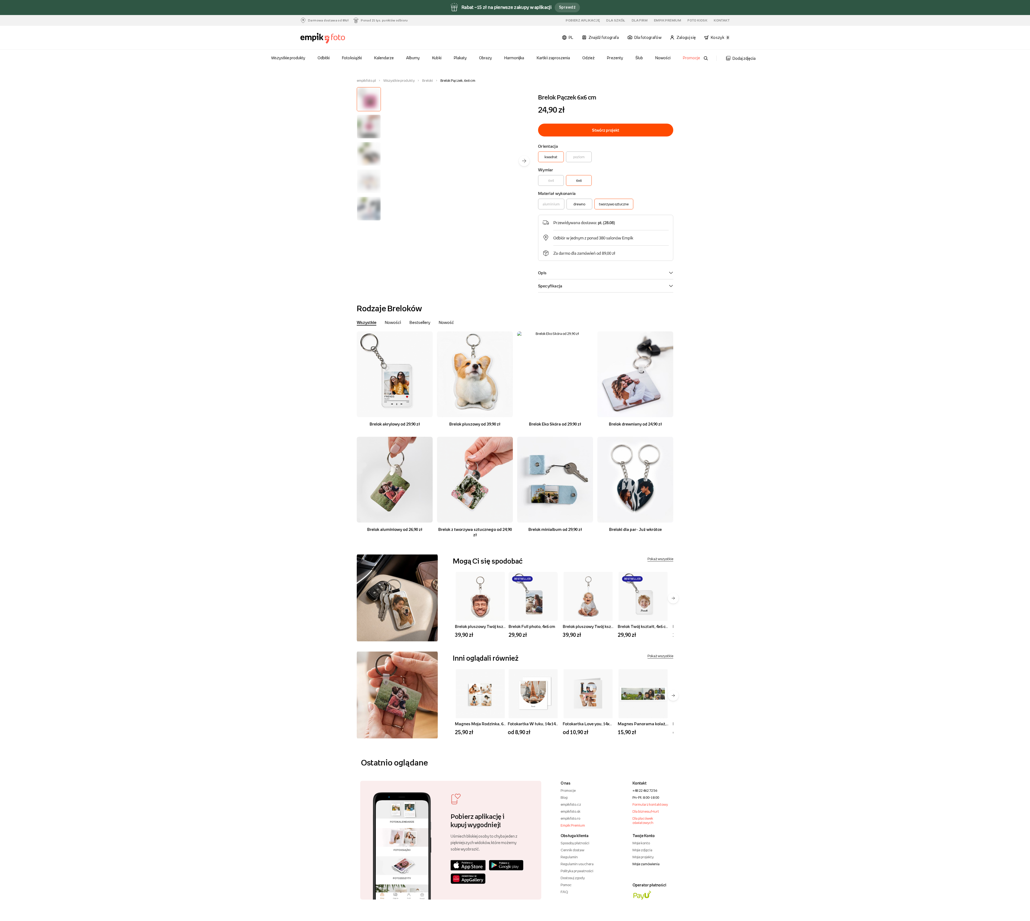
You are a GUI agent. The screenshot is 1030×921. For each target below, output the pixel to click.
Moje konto (641, 843)
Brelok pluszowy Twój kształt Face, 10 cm (494, 626)
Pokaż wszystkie (660, 559)
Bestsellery (420, 322)
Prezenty (615, 58)
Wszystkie (366, 322)
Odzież (588, 58)
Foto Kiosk (697, 20)
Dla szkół (615, 20)
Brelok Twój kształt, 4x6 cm (643, 626)
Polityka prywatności (577, 871)
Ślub (639, 58)
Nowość (446, 322)
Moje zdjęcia (642, 850)
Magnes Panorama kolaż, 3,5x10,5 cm (653, 724)
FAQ (564, 892)
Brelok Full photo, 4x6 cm (532, 626)
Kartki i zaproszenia (553, 58)
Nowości (663, 58)
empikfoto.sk (570, 811)
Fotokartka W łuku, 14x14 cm (535, 724)
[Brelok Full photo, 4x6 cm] (533, 596)
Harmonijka (514, 58)
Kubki (436, 58)
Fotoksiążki (352, 58)
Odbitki (324, 58)
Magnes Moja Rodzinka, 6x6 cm (484, 724)
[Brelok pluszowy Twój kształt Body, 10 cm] (588, 596)
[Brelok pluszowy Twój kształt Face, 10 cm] (480, 596)
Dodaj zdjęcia (744, 58)
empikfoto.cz (571, 804)
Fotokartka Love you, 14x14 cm (591, 724)
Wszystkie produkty (288, 58)
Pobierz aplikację (583, 20)
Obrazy (485, 58)
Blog (564, 797)
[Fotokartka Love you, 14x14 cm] (588, 693)
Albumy (413, 58)
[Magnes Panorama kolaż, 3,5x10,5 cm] (643, 693)
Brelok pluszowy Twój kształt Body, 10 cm (602, 626)
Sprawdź (567, 7)
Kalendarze (384, 58)
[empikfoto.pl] (333, 38)
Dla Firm (640, 20)
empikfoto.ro (570, 818)
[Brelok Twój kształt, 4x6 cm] (643, 596)
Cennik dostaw (572, 850)
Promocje (691, 58)
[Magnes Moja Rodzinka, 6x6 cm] (480, 693)
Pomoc (566, 885)
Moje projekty (643, 857)
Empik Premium (667, 20)
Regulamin (569, 857)
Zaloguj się (686, 37)
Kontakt (722, 20)
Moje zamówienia (646, 864)
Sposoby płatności (575, 843)
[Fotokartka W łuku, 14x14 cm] (533, 693)
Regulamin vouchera (577, 864)
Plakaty (460, 58)
